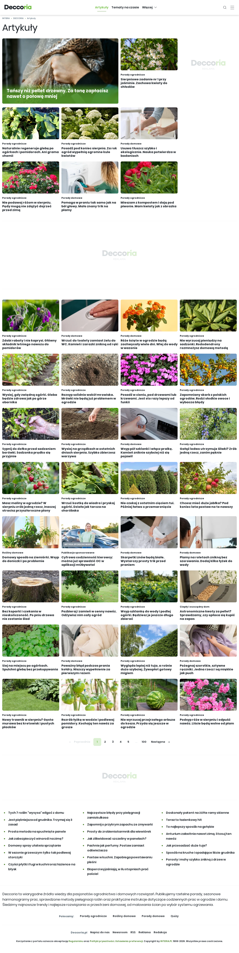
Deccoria (18, 18)
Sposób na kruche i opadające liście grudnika (200, 852)
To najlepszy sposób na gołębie (190, 827)
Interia (6, 18)
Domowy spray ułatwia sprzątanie (34, 845)
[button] (102, 7)
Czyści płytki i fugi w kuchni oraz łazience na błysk (41, 866)
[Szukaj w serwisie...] (225, 7)
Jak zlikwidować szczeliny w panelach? (116, 838)
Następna (158, 742)
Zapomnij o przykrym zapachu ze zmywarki (120, 824)
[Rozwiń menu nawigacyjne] (232, 7)
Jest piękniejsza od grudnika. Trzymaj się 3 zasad (40, 822)
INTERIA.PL (166, 941)
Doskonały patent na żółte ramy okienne (197, 813)
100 (144, 742)
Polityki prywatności (102, 941)
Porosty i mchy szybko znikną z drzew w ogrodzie (196, 861)
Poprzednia (82, 742)
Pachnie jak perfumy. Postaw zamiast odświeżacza (115, 848)
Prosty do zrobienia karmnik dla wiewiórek (119, 831)
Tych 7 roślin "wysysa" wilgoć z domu (36, 813)
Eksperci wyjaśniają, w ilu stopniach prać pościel (118, 871)
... (136, 742)
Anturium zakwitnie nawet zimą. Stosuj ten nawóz (198, 836)
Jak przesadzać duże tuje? (186, 845)
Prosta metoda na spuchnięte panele (37, 831)
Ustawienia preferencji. (129, 941)
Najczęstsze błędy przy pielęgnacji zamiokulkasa (113, 815)
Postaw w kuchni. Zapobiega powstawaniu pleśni (119, 859)
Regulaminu (76, 941)
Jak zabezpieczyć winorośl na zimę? (35, 838)
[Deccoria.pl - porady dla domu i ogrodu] (18, 7)
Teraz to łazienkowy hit (184, 820)
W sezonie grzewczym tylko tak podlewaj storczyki (39, 855)
